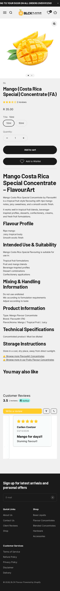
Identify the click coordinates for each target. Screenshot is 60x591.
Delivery (7, 572)
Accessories (39, 536)
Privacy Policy (10, 562)
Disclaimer (8, 567)
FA (4, 83)
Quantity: (7, 131)
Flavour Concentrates (44, 520)
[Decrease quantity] (7, 138)
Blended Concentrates (44, 525)
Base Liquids (39, 515)
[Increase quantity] (23, 138)
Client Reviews (10, 525)
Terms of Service (11, 551)
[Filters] (46, 411)
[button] (10, 102)
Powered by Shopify (32, 582)
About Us (7, 515)
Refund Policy (10, 557)
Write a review (14, 411)
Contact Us (8, 520)
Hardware (38, 531)
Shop (5, 531)
